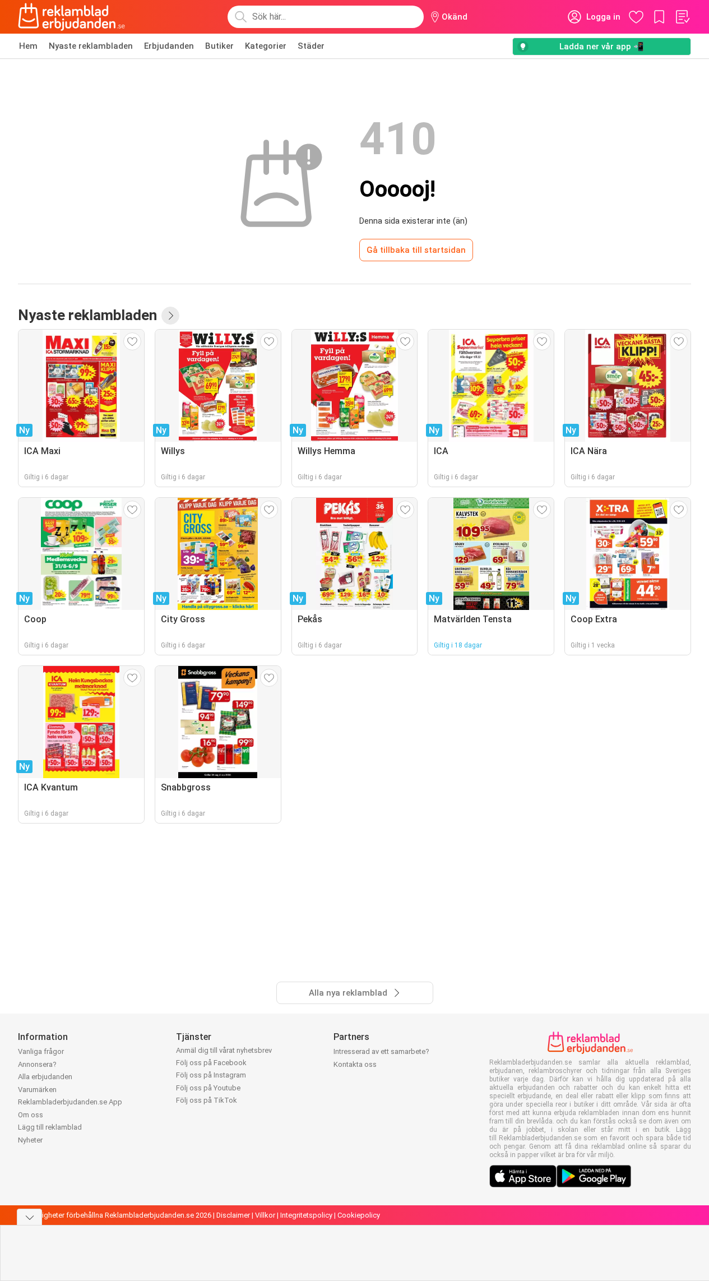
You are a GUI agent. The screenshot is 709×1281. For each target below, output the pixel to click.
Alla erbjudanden (45, 1076)
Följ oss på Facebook (211, 1062)
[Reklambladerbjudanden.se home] (71, 17)
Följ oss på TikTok (206, 1100)
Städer (311, 46)
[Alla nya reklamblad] (170, 316)
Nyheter (30, 1140)
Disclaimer (233, 1215)
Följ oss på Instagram (211, 1075)
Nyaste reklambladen (91, 46)
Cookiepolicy (358, 1215)
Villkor (265, 1215)
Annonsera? (37, 1064)
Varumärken (37, 1089)
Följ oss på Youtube (208, 1088)
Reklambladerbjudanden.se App (70, 1102)
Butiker (219, 46)
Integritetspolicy (306, 1215)
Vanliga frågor (41, 1051)
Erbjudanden (169, 46)
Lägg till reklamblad (50, 1127)
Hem (28, 46)
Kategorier (265, 46)
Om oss (30, 1115)
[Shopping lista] (682, 17)
